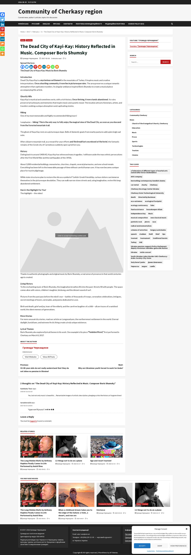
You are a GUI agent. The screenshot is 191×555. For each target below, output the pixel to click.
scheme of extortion (139, 230)
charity (144, 185)
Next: (100, 366)
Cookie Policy (151, 551)
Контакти (68, 24)
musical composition (139, 217)
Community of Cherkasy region (60, 11)
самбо (152, 266)
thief (157, 234)
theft (151, 234)
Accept (142, 546)
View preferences (178, 546)
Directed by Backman (146, 197)
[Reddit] (40, 67)
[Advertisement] (150, 86)
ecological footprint (153, 201)
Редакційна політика (115, 24)
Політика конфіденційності (165, 551)
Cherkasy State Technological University (147, 193)
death (133, 197)
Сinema (25, 455)
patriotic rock (136, 222)
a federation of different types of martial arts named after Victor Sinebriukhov (149, 172)
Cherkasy (153, 185)
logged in (33, 421)
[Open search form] (172, 24)
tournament (145, 238)
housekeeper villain (154, 209)
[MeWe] (44, 67)
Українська (23, 24)
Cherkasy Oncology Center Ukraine (145, 189)
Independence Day (138, 213)
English (46, 24)
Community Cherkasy (29, 452)
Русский (35, 24)
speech (134, 234)
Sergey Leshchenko (158, 230)
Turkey (133, 242)
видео (144, 266)
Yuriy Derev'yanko (138, 262)
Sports (134, 141)
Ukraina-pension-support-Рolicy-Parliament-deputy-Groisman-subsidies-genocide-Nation (149, 247)
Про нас (56, 24)
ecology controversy (139, 205)
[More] (57, 67)
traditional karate (160, 238)
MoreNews (102, 552)
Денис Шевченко (155, 262)
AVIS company (136, 176)
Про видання (130, 534)
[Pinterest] (35, 67)
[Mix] (48, 67)
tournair (134, 238)
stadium (142, 234)
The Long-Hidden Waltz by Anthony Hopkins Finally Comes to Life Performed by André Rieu (36, 463)
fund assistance (137, 209)
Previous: (44, 368)
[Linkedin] (31, 67)
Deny (160, 546)
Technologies (137, 146)
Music (23, 40)
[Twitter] (27, 67)
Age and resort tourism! (100, 460)
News (45, 452)
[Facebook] (22, 67)
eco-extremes (136, 201)
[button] (186, 529)
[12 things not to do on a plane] (71, 447)
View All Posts (49, 357)
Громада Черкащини (30, 58)
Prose (134, 137)
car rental (135, 185)
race (154, 222)
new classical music (158, 217)
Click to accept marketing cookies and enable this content (72, 236)
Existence (101, 510)
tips (163, 234)
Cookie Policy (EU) (136, 24)
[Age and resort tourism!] (106, 447)
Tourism (29, 40)
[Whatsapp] (53, 67)
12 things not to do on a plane (68, 460)
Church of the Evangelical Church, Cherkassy (150, 123)
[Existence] (115, 495)
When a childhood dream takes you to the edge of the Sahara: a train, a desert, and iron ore (75, 513)
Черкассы (135, 266)
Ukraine (134, 252)
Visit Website (30, 357)
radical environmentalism (141, 226)
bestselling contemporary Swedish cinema (148, 181)
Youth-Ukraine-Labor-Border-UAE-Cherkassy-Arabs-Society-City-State (149, 257)
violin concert (145, 252)
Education (136, 128)
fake (152, 205)
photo (147, 222)
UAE (140, 242)
